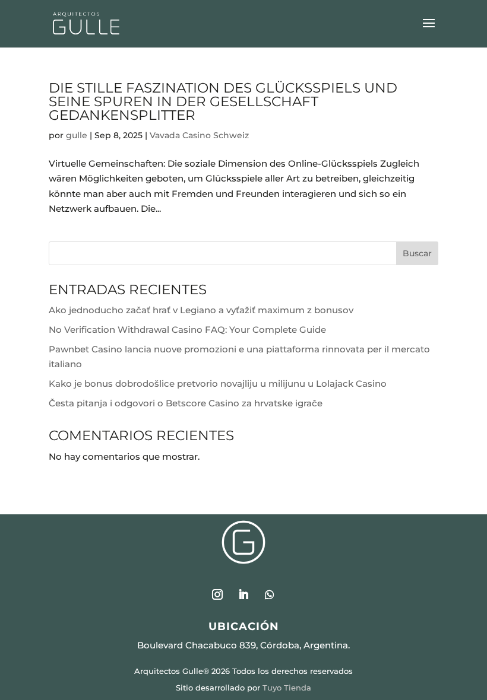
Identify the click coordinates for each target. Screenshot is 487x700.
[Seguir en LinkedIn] (243, 594)
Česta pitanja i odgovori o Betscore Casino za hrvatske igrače (185, 403)
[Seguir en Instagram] (217, 594)
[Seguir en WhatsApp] (269, 594)
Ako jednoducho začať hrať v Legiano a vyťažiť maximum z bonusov (201, 310)
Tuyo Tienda (287, 687)
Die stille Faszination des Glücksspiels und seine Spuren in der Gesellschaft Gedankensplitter (223, 101)
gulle (76, 135)
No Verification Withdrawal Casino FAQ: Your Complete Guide (187, 329)
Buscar (417, 253)
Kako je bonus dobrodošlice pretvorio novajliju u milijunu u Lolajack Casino (218, 383)
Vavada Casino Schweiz (199, 135)
